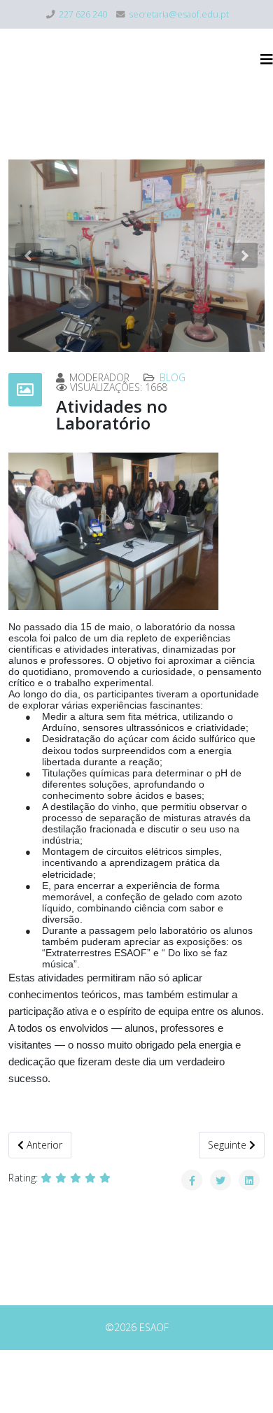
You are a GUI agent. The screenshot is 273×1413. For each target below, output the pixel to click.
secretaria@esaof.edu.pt (179, 14)
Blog (173, 377)
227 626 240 (83, 14)
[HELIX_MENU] (266, 59)
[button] (28, 255)
